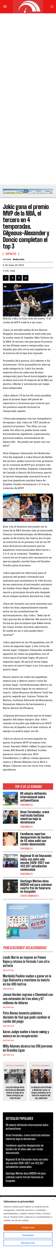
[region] (28, 1223)
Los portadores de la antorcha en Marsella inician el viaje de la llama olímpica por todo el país (15, 1093)
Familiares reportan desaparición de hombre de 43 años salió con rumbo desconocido (35, 839)
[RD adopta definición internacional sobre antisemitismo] (10, 798)
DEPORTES (8, 970)
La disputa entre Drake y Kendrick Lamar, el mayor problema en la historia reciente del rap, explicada (41, 1093)
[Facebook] (6, 278)
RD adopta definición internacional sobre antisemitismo (33, 797)
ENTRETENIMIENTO (29, 896)
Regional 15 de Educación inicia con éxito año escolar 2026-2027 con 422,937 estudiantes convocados (36, 862)
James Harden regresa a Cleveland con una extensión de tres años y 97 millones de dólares (28, 998)
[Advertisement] (28, 42)
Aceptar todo (28, 1227)
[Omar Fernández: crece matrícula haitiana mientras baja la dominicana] (10, 817)
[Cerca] (53, 1199)
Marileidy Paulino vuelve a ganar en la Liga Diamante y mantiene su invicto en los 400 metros (27, 980)
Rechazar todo (28, 1243)
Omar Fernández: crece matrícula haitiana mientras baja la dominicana (34, 817)
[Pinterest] (19, 278)
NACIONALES (26, 805)
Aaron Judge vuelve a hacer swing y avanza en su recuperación (26, 1034)
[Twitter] (12, 278)
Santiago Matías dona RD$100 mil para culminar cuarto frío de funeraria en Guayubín (36, 886)
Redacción (18, 259)
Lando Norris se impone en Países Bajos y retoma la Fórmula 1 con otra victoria (26, 961)
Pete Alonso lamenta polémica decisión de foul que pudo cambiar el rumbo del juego (26, 1017)
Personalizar (28, 1235)
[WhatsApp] (25, 278)
